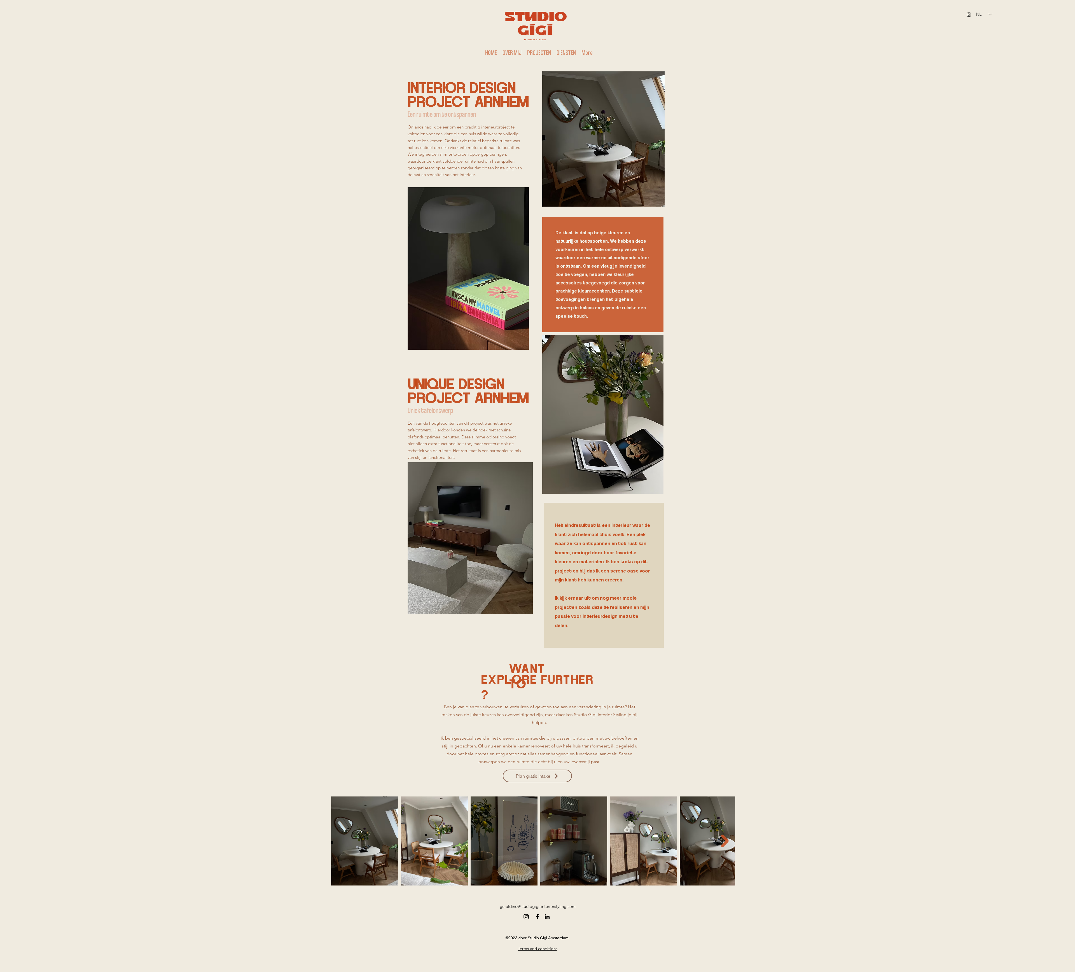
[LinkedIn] (547, 916)
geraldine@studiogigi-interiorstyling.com (538, 906)
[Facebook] (537, 916)
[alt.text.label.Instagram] (969, 14)
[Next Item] (725, 841)
